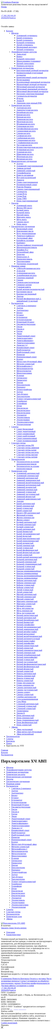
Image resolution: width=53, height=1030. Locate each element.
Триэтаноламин (23, 261)
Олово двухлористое (25, 683)
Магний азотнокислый (26, 594)
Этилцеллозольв (23, 424)
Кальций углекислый (25, 566)
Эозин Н (20, 101)
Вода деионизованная (26, 233)
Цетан (19, 406)
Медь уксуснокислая (25, 613)
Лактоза (19, 296)
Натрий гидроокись (25, 49)
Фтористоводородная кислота (29, 147)
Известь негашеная (24, 175)
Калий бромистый (24, 531)
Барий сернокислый (25, 506)
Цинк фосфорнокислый (26, 722)
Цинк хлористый (24, 725)
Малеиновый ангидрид (26, 47)
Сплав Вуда (21, 194)
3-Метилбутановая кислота (28, 268)
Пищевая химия (18, 266)
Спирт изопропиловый (26, 438)
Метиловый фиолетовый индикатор (32, 91)
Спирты (14, 427)
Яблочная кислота (24, 156)
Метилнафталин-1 (24, 366)
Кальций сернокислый (26, 562)
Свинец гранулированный (28, 189)
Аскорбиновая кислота (26, 275)
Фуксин (19, 98)
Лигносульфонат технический (29, 245)
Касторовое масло (24, 292)
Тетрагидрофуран (24, 389)
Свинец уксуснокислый (27, 690)
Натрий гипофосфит (25, 625)
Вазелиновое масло (24, 231)
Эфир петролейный (25, 734)
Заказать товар (7, 928)
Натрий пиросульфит (25, 641)
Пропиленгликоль (24, 259)
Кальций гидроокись (25, 42)
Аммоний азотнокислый (27, 478)
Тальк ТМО (21, 198)
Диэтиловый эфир (24, 238)
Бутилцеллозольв (24, 319)
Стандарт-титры (18, 443)
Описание (10, 932)
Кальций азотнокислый (26, 559)
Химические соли (19, 471)
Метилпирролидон (24, 368)
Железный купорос (24, 515)
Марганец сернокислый (26, 601)
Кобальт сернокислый (26, 583)
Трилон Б (20, 713)
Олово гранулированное (27, 182)
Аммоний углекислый (26, 492)
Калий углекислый (24, 548)
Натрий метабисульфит (26, 632)
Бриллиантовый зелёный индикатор (32, 70)
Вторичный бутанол (25, 322)
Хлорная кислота (24, 152)
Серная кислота (23, 133)
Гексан (19, 326)
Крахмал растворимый (26, 294)
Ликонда (20, 180)
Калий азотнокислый (25, 529)
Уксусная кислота (24, 145)
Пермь (4, 7)
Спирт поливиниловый (26, 441)
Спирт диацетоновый (26, 431)
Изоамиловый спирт (25, 347)
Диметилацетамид (24, 338)
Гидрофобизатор (23, 173)
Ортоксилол (21, 378)
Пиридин (20, 254)
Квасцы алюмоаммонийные (28, 571)
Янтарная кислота (24, 159)
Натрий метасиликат (25, 634)
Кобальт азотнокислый (26, 580)
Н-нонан (20, 375)
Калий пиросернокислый (27, 541)
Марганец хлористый (25, 604)
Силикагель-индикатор (26, 96)
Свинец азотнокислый (26, 687)
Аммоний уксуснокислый (27, 494)
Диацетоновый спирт (25, 336)
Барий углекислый (24, 508)
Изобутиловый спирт (25, 352)
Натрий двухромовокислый (28, 627)
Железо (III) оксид (24, 208)
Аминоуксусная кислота (27, 110)
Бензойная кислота (24, 112)
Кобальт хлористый (25, 587)
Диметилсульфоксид (25, 236)
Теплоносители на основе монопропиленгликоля (27, 463)
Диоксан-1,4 (21, 345)
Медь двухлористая (24, 608)
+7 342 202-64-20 (8, 15)
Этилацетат (21, 415)
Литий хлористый (24, 592)
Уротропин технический (27, 264)
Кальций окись (23, 212)
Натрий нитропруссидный (28, 639)
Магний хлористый (25, 599)
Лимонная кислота (24, 119)
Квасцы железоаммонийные (28, 576)
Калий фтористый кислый (28, 552)
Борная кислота (23, 115)
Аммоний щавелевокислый (28, 499)
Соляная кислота (23, 136)
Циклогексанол (23, 410)
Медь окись (21, 219)
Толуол (19, 392)
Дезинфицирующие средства (24, 52)
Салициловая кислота (26, 131)
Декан (19, 333)
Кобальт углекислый (25, 585)
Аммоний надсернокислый (28, 485)
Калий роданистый (24, 543)
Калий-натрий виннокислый (29, 557)
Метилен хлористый (25, 364)
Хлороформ (21, 403)
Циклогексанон (23, 413)
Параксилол (21, 380)
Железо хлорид (23, 520)
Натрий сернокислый (25, 652)
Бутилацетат (21, 317)
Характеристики (13, 934)
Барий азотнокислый (25, 503)
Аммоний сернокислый (26, 489)
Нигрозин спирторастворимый (30, 94)
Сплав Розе (21, 196)
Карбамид (20, 243)
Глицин (19, 280)
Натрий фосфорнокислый (27, 666)
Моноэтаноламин (24, 373)
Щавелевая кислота (25, 154)
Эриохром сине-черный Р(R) (29, 103)
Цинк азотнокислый (25, 715)
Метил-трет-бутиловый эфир (29, 361)
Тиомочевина (22, 711)
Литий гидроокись (24, 45)
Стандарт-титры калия (26, 450)
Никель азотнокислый (26, 673)
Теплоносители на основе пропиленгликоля (27, 467)
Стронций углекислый (26, 706)
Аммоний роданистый (26, 487)
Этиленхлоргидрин (25, 422)
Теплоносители (18, 459)
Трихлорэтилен (23, 396)
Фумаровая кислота (25, 150)
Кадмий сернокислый (26, 524)
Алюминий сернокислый (27, 476)
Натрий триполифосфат (26, 657)
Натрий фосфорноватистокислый (31, 664)
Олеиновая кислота (25, 126)
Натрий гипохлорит (25, 63)
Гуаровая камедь (23, 287)
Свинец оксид (22, 222)
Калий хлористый (24, 555)
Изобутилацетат (23, 350)
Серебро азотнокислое (26, 697)
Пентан (19, 382)
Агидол (19, 163)
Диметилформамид (24, 340)
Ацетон (19, 308)
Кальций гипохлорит (25, 59)
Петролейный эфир (25, 252)
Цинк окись (21, 224)
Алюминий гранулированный (29, 166)
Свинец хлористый (24, 694)
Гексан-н (20, 329)
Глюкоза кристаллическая (27, 282)
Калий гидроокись (24, 40)
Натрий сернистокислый (27, 645)
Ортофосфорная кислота (27, 129)
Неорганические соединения (24, 161)
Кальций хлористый (25, 569)
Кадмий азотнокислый (26, 522)
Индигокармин (23, 80)
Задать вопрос (20, 928)
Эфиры (14, 727)
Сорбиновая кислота (25, 138)
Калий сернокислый (25, 545)
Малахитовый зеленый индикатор (31, 84)
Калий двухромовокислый (28, 534)
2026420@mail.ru (8, 18)
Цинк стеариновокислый (27, 720)
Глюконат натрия (24, 285)
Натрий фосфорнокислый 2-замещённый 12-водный (28, 300)
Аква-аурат (21, 54)
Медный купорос (24, 606)
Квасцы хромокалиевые (27, 578)
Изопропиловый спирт (26, 357)
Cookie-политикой (9, 1023)
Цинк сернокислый (25, 718)
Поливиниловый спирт (26, 184)
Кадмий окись (22, 210)
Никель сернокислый (25, 676)
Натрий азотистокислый (27, 615)
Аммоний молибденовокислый (30, 482)
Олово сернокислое (25, 685)
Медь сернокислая (24, 611)
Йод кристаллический (26, 177)
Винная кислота (23, 117)
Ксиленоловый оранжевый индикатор (33, 82)
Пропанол (20, 387)
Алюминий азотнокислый (27, 473)
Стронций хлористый (26, 708)
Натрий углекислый (25, 659)
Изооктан (20, 354)
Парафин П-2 (22, 250)
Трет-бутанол (22, 394)
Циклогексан (22, 408)
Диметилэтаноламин (25, 343)
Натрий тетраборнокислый (28, 655)
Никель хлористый (24, 680)
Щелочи (15, 33)
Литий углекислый (24, 590)
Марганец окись (23, 217)
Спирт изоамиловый (25, 434)
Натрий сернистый (24, 648)
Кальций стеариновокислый (28, 564)
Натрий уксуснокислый (26, 662)
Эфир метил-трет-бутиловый (29, 732)
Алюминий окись (24, 205)
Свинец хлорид (23, 692)
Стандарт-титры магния (27, 455)
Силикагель (21, 191)
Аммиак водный (23, 168)
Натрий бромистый (25, 622)
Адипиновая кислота (25, 273)
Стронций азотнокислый (27, 704)
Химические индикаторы (22, 68)
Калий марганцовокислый (28, 538)
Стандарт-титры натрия (26, 457)
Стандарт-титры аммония (27, 448)
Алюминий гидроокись (26, 35)
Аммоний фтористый (25, 496)
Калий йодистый (23, 536)
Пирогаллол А (22, 257)
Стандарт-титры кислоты (27, 452)
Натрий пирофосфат (25, 643)
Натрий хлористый (24, 671)
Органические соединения (23, 226)
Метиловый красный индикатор (30, 87)
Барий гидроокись (24, 38)
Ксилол (19, 359)
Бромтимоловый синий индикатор (31, 77)
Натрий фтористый (24, 669)
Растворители (17, 303)
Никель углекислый (25, 678)
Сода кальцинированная (27, 699)
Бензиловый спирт (24, 229)
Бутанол (20, 315)
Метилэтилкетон (23, 371)
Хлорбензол (21, 401)
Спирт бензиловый (24, 429)
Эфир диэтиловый (24, 729)
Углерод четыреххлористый (28, 399)
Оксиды (14, 203)
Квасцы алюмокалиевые (27, 573)
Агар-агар (20, 271)
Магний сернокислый (26, 597)
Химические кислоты (20, 105)
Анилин (20, 501)
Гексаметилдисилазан (26, 324)
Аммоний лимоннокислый (28, 480)
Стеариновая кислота (25, 140)
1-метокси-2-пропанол (26, 306)
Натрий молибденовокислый (29, 636)
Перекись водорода (24, 66)
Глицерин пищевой (25, 278)
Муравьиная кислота (25, 124)
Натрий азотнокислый (26, 618)
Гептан (19, 331)
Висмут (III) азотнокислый (28, 513)
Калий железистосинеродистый (30, 289)
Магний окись (22, 215)
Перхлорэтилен (23, 385)
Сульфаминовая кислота (27, 143)
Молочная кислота (24, 122)
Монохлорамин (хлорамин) (28, 61)
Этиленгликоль (23, 417)
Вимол (19, 56)
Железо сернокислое (25, 517)
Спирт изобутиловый (25, 436)
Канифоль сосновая (25, 240)
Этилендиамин (23, 420)
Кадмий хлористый (25, 527)
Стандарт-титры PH (25, 445)
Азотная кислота (23, 108)
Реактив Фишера (23, 187)
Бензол (19, 313)
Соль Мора (21, 701)
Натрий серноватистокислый (29, 650)
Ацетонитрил (22, 310)
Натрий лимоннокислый (27, 629)
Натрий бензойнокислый (27, 620)
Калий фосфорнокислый (27, 550)
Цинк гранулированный (27, 201)
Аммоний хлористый (25, 170)
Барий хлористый (24, 510)
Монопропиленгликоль (26, 247)
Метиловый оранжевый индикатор (31, 89)
